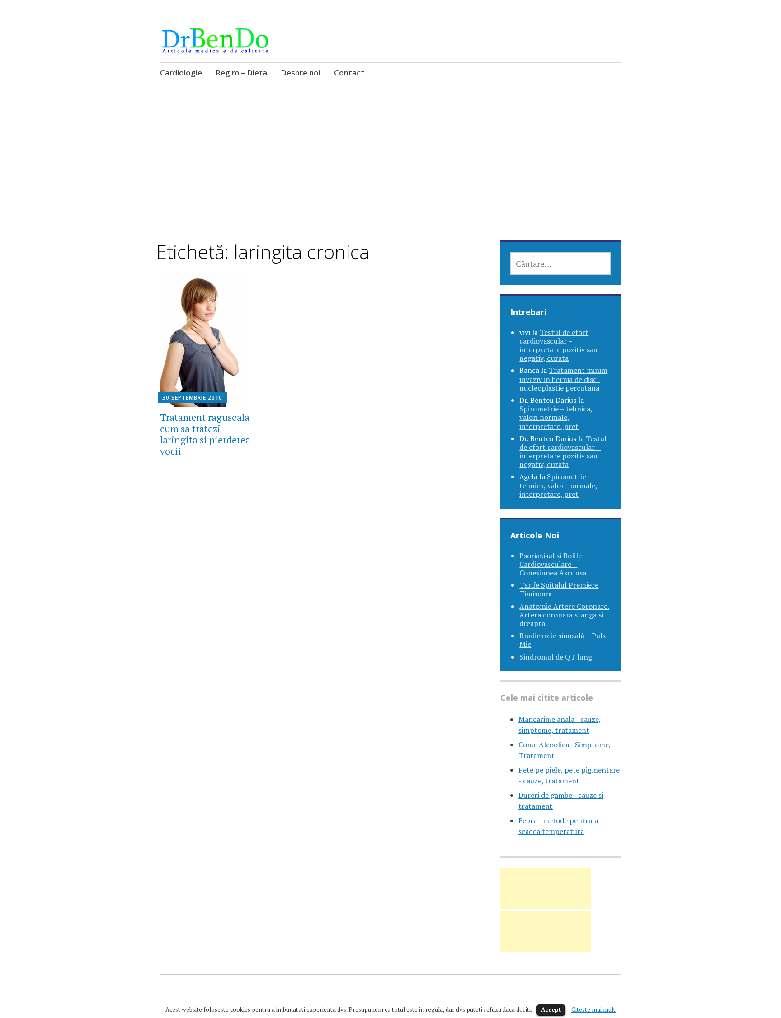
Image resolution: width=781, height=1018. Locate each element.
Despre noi (300, 72)
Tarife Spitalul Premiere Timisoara (558, 589)
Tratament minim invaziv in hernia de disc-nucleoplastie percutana (563, 378)
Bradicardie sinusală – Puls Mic (562, 640)
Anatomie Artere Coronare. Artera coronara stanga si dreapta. (564, 614)
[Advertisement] (390, 173)
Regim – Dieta (241, 72)
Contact (349, 72)
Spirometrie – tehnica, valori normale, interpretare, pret (556, 417)
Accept (551, 1009)
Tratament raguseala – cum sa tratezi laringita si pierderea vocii (208, 434)
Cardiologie (181, 72)
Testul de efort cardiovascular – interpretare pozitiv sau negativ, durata (558, 345)
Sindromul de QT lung (555, 657)
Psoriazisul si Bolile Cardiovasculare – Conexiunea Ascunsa (552, 564)
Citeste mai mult (593, 1009)
